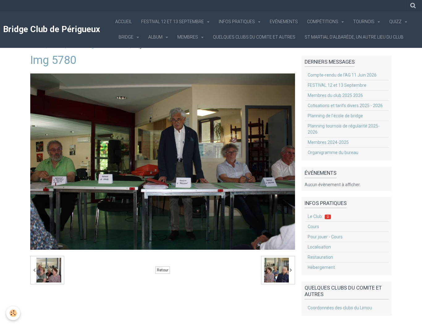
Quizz (396, 21)
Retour (162, 270)
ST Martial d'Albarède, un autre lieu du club (354, 37)
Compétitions (323, 21)
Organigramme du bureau (333, 152)
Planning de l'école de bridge (335, 115)
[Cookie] (13, 313)
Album (155, 37)
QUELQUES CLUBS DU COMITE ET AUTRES (254, 37)
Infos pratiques (237, 21)
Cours (313, 226)
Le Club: (318, 216)
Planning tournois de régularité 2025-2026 (344, 129)
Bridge (126, 37)
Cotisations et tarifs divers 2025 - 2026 (345, 105)
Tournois (364, 21)
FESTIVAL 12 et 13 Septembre (173, 21)
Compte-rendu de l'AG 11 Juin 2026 (342, 75)
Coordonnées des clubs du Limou (340, 307)
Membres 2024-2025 (328, 142)
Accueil (123, 21)
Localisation (319, 246)
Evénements (284, 21)
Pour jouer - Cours (325, 236)
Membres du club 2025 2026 (335, 95)
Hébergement (321, 267)
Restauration (320, 257)
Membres (188, 37)
